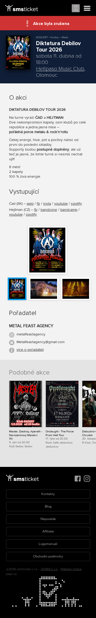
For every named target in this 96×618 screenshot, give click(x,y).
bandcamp (68, 209)
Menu (87, 8)
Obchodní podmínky (48, 556)
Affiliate (48, 531)
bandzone (49, 209)
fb (38, 203)
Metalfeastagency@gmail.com (41, 342)
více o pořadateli (30, 349)
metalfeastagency (31, 334)
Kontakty (48, 494)
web (30, 203)
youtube (61, 203)
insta (47, 203)
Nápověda (48, 519)
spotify (76, 203)
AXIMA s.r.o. (49, 569)
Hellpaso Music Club (60, 68)
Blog (48, 506)
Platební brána (71, 569)
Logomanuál (48, 544)
